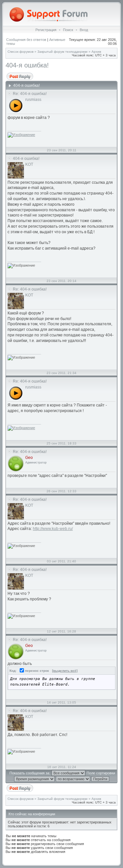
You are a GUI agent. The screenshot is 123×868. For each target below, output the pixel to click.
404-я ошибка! (27, 65)
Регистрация (45, 30)
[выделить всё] (64, 670)
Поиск (68, 30)
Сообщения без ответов (26, 40)
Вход (84, 30)
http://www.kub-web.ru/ (53, 528)
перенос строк (36, 670)
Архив (96, 51)
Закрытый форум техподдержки (62, 51)
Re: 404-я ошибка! (30, 93)
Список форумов (20, 51)
